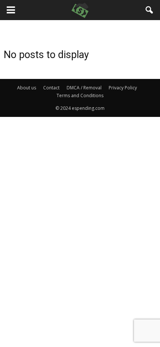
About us (26, 88)
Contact (51, 88)
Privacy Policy (123, 88)
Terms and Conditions (80, 95)
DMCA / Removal (84, 88)
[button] (149, 10)
